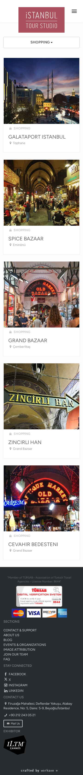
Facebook (17, 674)
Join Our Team (15, 654)
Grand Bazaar (27, 340)
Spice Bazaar (26, 239)
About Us (11, 635)
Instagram (17, 685)
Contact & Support (20, 630)
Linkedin (16, 691)
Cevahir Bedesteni (33, 544)
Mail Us (15, 723)
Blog (7, 640)
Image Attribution (19, 650)
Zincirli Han (25, 442)
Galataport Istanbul (36, 137)
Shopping (40, 42)
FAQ (6, 659)
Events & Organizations (24, 645)
